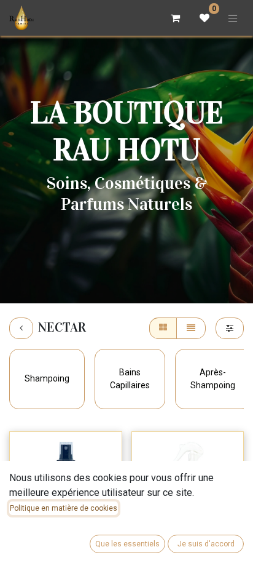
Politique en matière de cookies (63, 508)
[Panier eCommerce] (175, 18)
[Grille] (163, 328)
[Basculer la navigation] (233, 18)
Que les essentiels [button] (127, 544)
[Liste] (191, 328)
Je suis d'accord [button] (206, 544)
